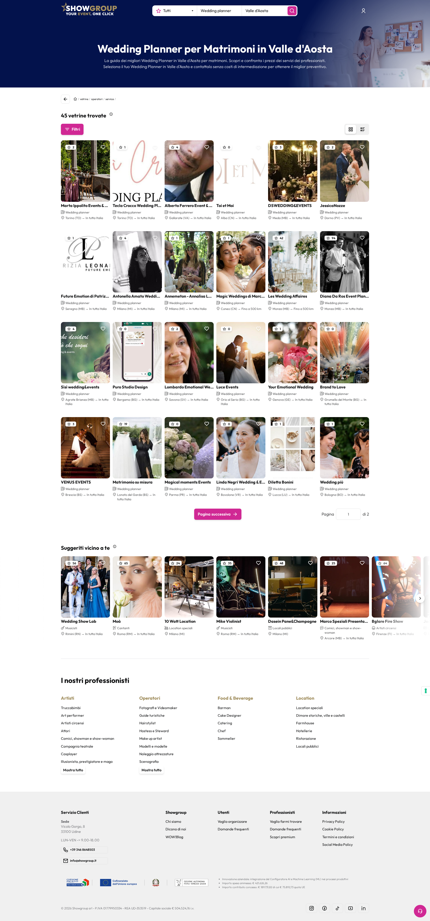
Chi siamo (173, 821)
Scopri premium (282, 837)
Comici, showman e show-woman (87, 738)
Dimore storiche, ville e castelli (320, 715)
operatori (97, 99)
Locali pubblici (307, 746)
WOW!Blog (174, 837)
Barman (224, 708)
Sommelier (226, 738)
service (109, 99)
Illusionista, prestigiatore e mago (87, 761)
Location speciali (309, 708)
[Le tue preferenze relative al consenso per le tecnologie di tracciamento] (425, 690)
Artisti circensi (72, 723)
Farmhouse (305, 723)
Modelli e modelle (153, 746)
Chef (222, 731)
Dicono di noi (176, 829)
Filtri (76, 129)
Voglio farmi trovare (286, 821)
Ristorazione (306, 738)
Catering (225, 723)
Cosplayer (69, 754)
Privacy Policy (333, 821)
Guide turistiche (152, 715)
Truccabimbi (71, 708)
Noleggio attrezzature (156, 754)
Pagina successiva (214, 514)
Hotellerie (304, 731)
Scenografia (149, 761)
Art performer (72, 715)
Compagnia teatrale (77, 746)
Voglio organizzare (232, 821)
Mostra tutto (73, 770)
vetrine (84, 99)
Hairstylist (147, 723)
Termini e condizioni (338, 837)
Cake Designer (229, 715)
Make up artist (150, 738)
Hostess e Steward (154, 731)
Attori (65, 731)
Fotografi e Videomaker (158, 708)
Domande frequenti (233, 829)
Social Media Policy (337, 844)
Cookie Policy (333, 829)
